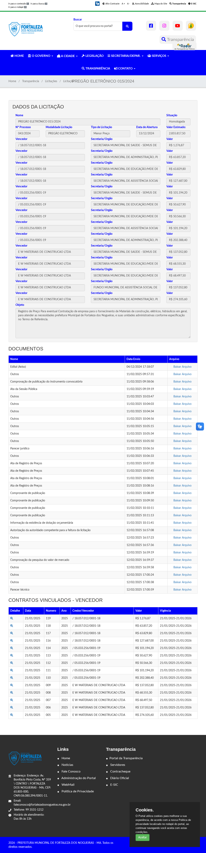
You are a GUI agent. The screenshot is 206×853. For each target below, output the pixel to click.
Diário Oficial (119, 778)
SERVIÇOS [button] (159, 55)
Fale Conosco (70, 771)
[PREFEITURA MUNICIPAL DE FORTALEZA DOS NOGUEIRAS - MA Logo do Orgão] (26, 29)
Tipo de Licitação (101, 127)
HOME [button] (19, 55)
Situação (171, 115)
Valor (169, 139)
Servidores (117, 764)
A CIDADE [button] (68, 56)
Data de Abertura (147, 127)
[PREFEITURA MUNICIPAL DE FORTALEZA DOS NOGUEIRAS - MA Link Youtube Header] (178, 26)
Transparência (180, 39)
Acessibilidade (141, 4)
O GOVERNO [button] (41, 55)
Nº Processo (23, 127)
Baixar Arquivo (182, 366)
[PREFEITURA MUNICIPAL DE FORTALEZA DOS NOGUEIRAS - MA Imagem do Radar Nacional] (184, 46)
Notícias (67, 764)
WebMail (67, 784)
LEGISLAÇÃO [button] (94, 55)
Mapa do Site (160, 4)
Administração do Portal (78, 778)
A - (128, 4)
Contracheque (119, 771)
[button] (97, 3)
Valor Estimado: (176, 127)
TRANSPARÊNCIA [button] (97, 68)
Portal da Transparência (126, 758)
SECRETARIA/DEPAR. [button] (125, 55)
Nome (19, 115)
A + (123, 4)
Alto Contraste (112, 4)
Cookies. (145, 810)
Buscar (77, 19)
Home (12, 81)
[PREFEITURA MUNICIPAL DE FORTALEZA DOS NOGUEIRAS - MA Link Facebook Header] (151, 26)
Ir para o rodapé (17, 7)
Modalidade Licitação (59, 127)
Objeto (19, 305)
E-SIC (113, 784)
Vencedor (21, 139)
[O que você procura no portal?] (127, 26)
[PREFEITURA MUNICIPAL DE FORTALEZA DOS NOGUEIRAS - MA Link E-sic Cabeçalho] (191, 26)
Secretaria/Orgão (101, 139)
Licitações (51, 81)
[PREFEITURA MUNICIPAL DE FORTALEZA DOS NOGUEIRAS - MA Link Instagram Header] (164, 26)
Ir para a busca (39, 4)
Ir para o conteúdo (18, 4)
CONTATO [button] (125, 68)
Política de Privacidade (77, 791)
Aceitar (142, 837)
